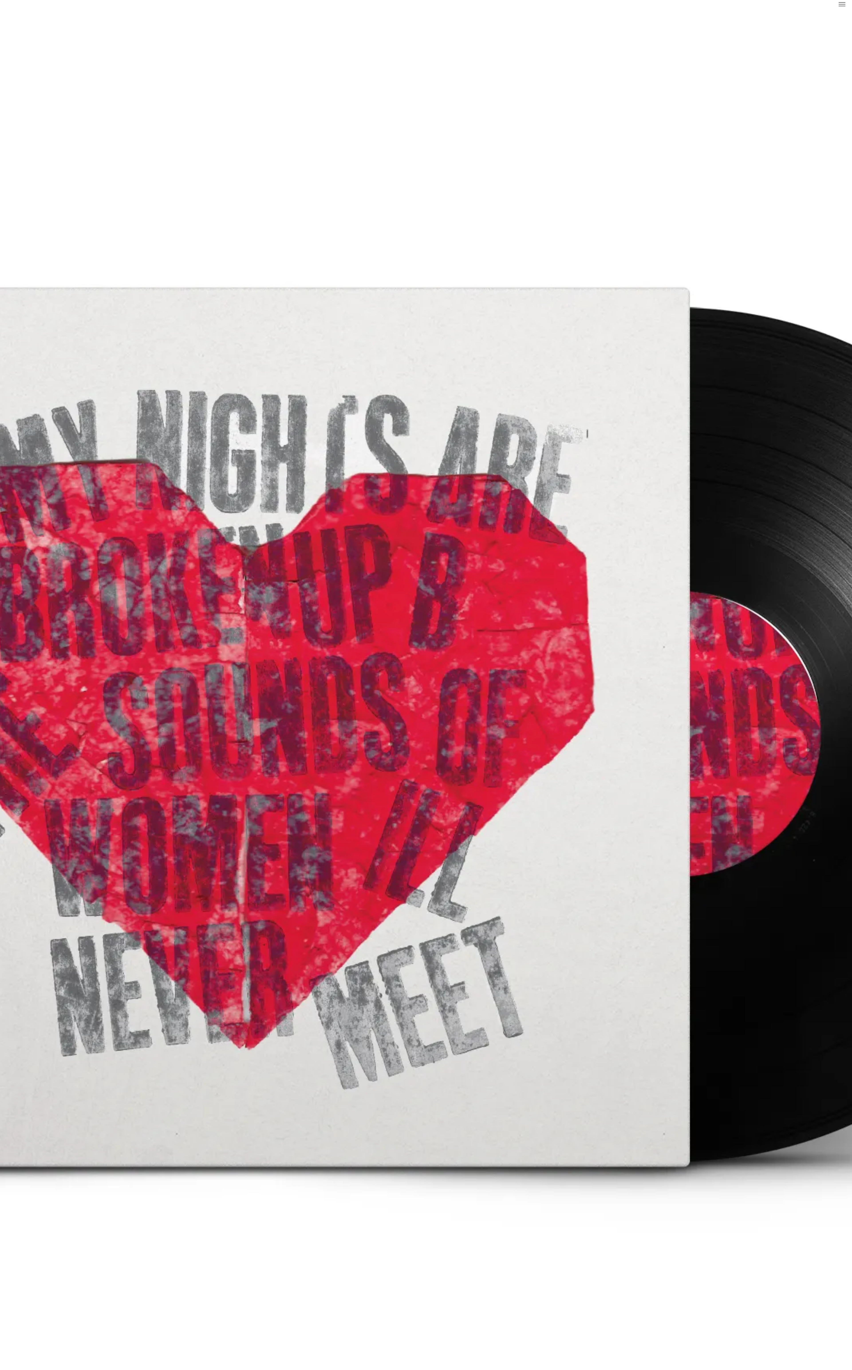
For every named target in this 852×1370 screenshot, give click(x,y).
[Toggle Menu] (842, 4)
